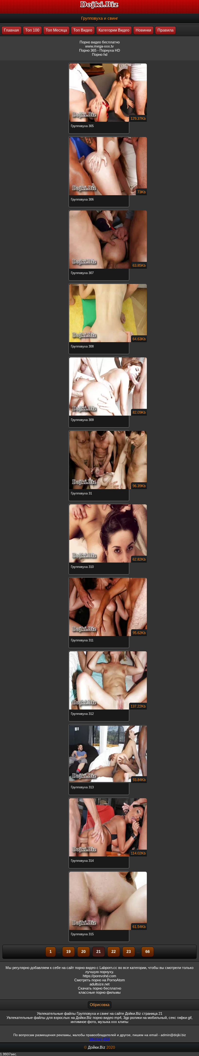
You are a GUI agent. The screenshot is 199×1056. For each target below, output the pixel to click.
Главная (11, 30)
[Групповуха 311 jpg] (99, 578)
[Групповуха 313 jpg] (99, 725)
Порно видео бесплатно (100, 42)
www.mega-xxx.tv (99, 46)
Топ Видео (82, 30)
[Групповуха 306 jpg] (99, 137)
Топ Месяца (56, 30)
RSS (106, 1039)
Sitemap (95, 1039)
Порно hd (99, 54)
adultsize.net (99, 984)
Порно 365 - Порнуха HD (99, 50)
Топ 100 (32, 30)
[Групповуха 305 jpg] (99, 63)
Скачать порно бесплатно (99, 988)
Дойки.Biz (96, 1047)
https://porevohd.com (99, 976)
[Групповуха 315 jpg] (99, 872)
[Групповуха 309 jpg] (99, 357)
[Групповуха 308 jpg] (99, 284)
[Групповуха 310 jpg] (99, 504)
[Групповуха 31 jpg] (99, 431)
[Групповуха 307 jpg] (99, 210)
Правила (166, 30)
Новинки (143, 30)
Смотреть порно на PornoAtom (99, 980)
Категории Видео (114, 30)
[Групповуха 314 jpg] (99, 798)
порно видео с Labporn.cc (96, 968)
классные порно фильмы (100, 992)
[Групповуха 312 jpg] (99, 651)
